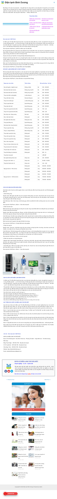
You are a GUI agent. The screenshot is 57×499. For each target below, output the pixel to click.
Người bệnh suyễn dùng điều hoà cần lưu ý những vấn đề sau (23, 474)
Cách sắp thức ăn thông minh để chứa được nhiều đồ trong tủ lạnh (39, 465)
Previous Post (10, 379)
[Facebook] (5, 371)
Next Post (47, 379)
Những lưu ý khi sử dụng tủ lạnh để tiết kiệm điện (23, 456)
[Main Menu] (54, 2)
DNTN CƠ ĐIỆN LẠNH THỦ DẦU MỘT (26, 361)
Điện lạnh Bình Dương (16, 2)
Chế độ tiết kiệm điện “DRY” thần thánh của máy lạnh (22, 465)
